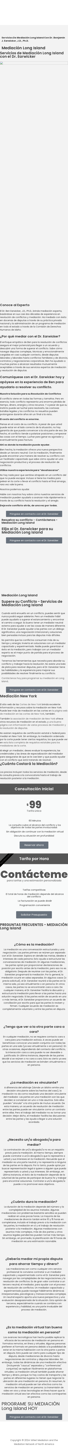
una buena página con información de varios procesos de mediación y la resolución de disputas (33, 725)
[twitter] (28, 1430)
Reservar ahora (34, 845)
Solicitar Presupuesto (34, 915)
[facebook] (22, 1430)
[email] (45, 1430)
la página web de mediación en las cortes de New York (34, 712)
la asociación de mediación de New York (33, 718)
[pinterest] (39, 1430)
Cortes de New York (30, 704)
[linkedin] (34, 1430)
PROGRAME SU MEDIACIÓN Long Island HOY (31, 1406)
